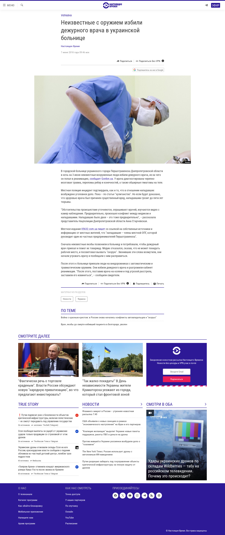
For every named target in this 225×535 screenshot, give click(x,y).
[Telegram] (206, 5)
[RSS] (152, 496)
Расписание (71, 523)
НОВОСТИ (90, 404)
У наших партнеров (75, 500)
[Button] (124, 61)
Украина (66, 15)
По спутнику (71, 506)
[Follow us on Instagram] (137, 496)
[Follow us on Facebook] (115, 496)
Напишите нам (25, 517)
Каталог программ (27, 500)
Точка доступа (72, 494)
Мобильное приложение (30, 511)
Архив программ (26, 523)
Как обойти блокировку (30, 506)
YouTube (69, 517)
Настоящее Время (70, 46)
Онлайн (69, 511)
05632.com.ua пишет (93, 229)
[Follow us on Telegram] (144, 496)
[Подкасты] (159, 496)
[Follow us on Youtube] (130, 496)
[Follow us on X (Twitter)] (123, 496)
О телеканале (25, 494)
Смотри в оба (159, 404)
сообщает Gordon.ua (101, 178)
